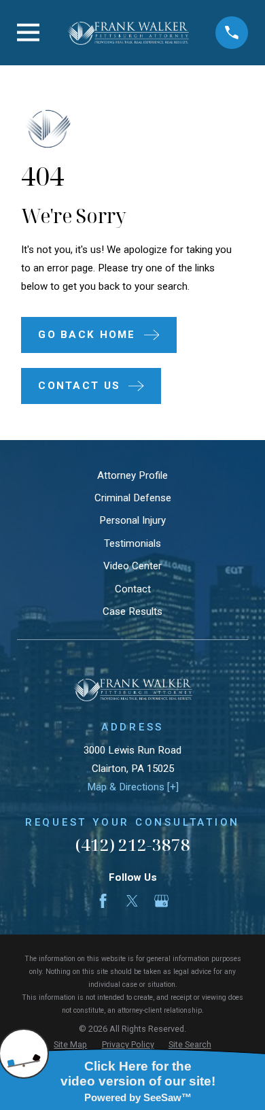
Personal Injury (132, 520)
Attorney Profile (132, 475)
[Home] (128, 32)
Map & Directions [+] (133, 787)
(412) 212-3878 (132, 844)
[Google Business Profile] (161, 901)
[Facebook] (103, 901)
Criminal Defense (132, 498)
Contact (133, 589)
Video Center (132, 566)
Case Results (132, 611)
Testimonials (132, 543)
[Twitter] (132, 901)
